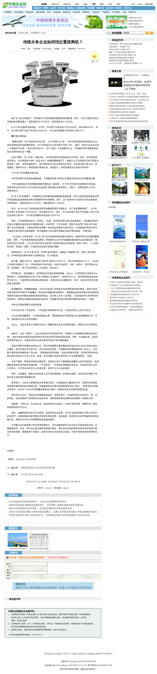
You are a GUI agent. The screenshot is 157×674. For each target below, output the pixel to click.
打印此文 (64, 481)
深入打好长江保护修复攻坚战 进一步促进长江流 (129, 99)
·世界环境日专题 (135, 17)
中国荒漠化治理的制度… (119, 272)
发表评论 (31, 481)
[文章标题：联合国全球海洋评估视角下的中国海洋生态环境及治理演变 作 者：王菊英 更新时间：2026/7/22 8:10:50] (39, 546)
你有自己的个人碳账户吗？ (120, 49)
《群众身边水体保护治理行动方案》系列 (126, 291)
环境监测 (29, 12)
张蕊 (29, 48)
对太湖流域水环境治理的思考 (23, 501)
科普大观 (100, 8)
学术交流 (61, 8)
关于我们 (65, 653)
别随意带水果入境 (142, 195)
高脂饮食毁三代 (119, 142)
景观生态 (86, 12)
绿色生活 (67, 4)
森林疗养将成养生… (119, 180)
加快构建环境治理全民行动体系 (122, 112)
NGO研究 (116, 12)
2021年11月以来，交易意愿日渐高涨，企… (126, 63)
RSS (133, 4)
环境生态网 (23, 32)
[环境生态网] (14, 7)
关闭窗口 (75, 481)
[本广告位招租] (52, 28)
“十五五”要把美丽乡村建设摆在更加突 (125, 288)
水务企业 (20, 459)
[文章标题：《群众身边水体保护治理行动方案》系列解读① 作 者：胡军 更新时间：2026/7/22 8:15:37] (17, 546)
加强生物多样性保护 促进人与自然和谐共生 (127, 109)
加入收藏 (42, 481)
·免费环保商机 (134, 24)
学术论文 (118, 8)
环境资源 (7, 12)
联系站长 (82, 653)
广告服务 (74, 653)
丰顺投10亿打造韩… (119, 195)
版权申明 (99, 653)
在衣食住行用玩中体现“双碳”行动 (122, 55)
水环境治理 (30, 459)
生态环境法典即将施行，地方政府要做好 (126, 306)
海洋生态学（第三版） (142, 272)
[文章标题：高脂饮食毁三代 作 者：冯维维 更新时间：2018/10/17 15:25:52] (119, 140)
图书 (77, 4)
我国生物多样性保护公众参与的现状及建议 (127, 106)
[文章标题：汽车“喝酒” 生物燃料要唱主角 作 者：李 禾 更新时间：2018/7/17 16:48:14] (141, 155)
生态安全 (96, 12)
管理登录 (108, 653)
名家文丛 (127, 8)
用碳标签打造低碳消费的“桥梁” (121, 60)
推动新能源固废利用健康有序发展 (123, 300)
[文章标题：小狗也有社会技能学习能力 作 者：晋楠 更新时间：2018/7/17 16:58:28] (119, 155)
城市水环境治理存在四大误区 (23, 508)
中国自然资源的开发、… (119, 241)
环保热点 (70, 8)
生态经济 (76, 12)
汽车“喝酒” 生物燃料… (141, 157)
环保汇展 (55, 4)
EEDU (140, 4)
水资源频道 (34, 32)
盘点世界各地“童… (142, 180)
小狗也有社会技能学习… (119, 157)
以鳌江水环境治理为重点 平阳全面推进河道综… (76, 511)
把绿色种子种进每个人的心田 (122, 297)
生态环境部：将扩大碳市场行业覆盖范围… (126, 44)
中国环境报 (46, 48)
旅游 (85, 4)
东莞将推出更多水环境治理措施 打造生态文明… (69, 515)
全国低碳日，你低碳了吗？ (120, 46)
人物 (124, 12)
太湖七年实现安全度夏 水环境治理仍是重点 (29, 511)
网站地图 (149, 4)
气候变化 (106, 12)
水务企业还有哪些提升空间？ (53, 501)
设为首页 (48, 653)
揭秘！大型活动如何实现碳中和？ (122, 52)
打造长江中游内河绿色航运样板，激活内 (126, 282)
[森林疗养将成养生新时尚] (119, 178)
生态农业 (57, 12)
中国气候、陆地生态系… (142, 241)
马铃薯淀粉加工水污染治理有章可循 (38, 467)
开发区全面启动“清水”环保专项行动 (26, 515)
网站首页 (37, 8)
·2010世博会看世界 (135, 27)
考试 (110, 4)
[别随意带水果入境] (142, 193)
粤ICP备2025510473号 (78, 665)
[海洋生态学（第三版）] (142, 270)
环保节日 (132, 12)
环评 (49, 12)
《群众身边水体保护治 (17, 548)
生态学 (53, 8)
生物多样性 (80, 8)
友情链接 (91, 653)
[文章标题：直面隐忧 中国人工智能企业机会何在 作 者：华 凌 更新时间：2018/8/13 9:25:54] (141, 140)
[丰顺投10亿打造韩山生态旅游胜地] (119, 193)
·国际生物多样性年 (135, 20)
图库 (102, 4)
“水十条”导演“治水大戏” (32, 474)
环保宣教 (91, 8)
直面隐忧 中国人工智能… (141, 142)
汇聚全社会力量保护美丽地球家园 (123, 118)
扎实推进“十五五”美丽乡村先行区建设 (125, 285)
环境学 (46, 8)
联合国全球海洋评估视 (39, 548)
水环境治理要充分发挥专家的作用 (56, 508)
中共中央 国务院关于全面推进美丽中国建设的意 (129, 96)
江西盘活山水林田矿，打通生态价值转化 (126, 309)
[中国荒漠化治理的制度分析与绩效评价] (119, 270)
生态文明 (109, 8)
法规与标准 (40, 12)
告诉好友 (53, 481)
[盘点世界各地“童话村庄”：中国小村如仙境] (142, 178)
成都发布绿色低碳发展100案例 (121, 57)
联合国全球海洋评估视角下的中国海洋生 (126, 303)
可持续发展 (18, 12)
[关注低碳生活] (116, 28)
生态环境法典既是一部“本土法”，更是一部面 (128, 93)
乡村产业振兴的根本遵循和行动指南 (124, 115)
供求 (118, 4)
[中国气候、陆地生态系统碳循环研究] (142, 239)
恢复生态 (66, 12)
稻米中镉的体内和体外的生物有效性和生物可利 (129, 121)
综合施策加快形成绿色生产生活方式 (124, 294)
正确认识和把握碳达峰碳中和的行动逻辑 (126, 102)
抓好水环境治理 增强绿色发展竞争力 (26, 504)
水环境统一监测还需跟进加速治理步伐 (65, 504)
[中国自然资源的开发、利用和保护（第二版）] (119, 239)
